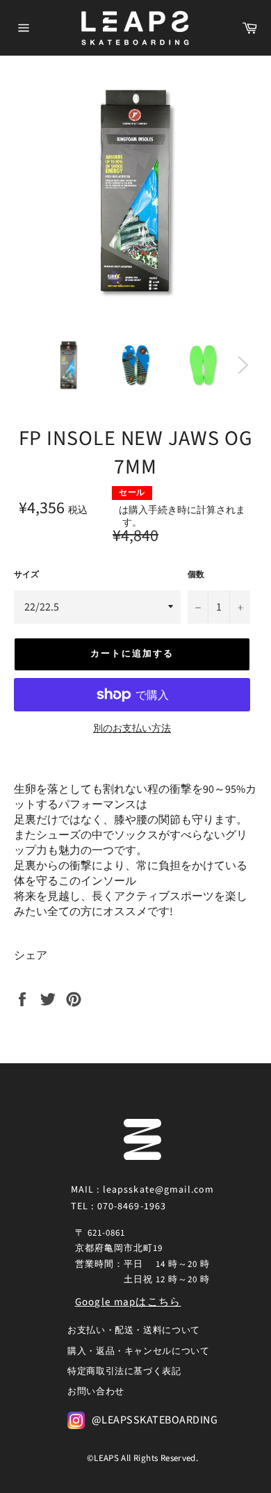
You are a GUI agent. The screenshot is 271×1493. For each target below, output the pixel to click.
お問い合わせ (95, 1391)
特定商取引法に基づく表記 (124, 1371)
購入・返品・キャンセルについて (138, 1351)
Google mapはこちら (128, 1302)
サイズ (26, 575)
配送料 (104, 510)
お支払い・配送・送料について (133, 1330)
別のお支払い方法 (132, 729)
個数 (196, 575)
